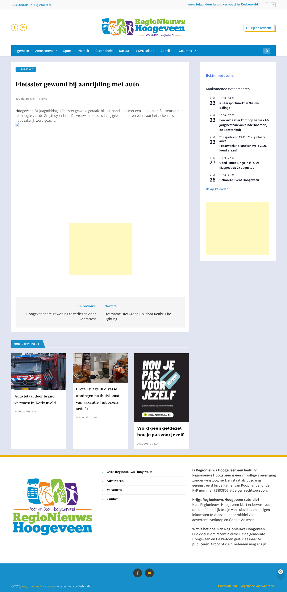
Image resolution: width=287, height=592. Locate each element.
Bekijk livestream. (220, 75)
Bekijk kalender (217, 189)
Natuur (124, 50)
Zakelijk (166, 50)
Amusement (44, 50)
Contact (112, 499)
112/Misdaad (145, 50)
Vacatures (114, 490)
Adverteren (115, 481)
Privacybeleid (227, 586)
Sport (67, 50)
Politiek (83, 50)
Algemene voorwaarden (257, 586)
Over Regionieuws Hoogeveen (129, 472)
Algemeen (21, 50)
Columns (185, 50)
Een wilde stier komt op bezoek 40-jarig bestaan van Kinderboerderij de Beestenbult (244, 125)
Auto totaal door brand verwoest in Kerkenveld (223, 4)
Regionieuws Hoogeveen (38, 586)
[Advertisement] (100, 249)
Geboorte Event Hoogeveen (239, 180)
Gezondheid (104, 50)
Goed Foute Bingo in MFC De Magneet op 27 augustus (239, 165)
